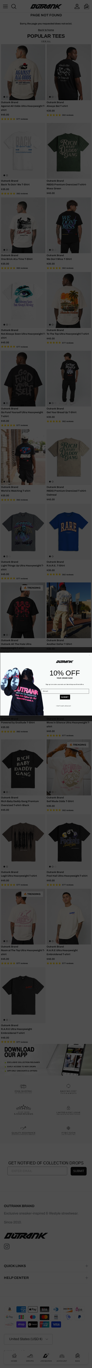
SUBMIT (65, 697)
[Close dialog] (89, 655)
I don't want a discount (63, 706)
